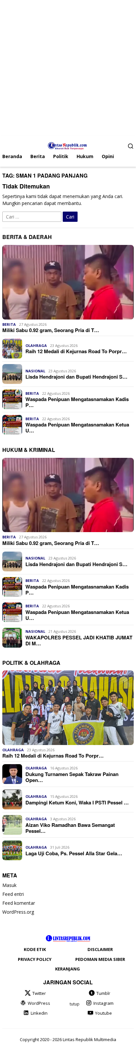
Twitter (39, 993)
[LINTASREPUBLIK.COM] (68, 145)
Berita (9, 324)
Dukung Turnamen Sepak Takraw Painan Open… (72, 777)
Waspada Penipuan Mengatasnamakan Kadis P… (77, 402)
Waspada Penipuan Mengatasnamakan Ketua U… (77, 427)
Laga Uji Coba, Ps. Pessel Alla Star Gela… (73, 853)
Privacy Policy (34, 959)
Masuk (9, 885)
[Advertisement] (68, 68)
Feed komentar (18, 903)
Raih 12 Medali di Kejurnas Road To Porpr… (76, 351)
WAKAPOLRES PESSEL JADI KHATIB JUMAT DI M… (78, 640)
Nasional (35, 370)
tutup (75, 1004)
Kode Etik (35, 949)
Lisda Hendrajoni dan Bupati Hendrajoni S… (76, 377)
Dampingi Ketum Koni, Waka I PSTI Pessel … (77, 802)
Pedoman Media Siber (100, 959)
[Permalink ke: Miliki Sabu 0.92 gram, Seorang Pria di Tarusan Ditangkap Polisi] (68, 282)
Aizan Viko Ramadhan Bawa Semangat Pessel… (70, 828)
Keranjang (67, 969)
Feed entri (13, 894)
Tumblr (103, 993)
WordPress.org (18, 912)
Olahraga (36, 345)
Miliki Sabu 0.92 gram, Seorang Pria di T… (50, 330)
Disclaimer (100, 949)
